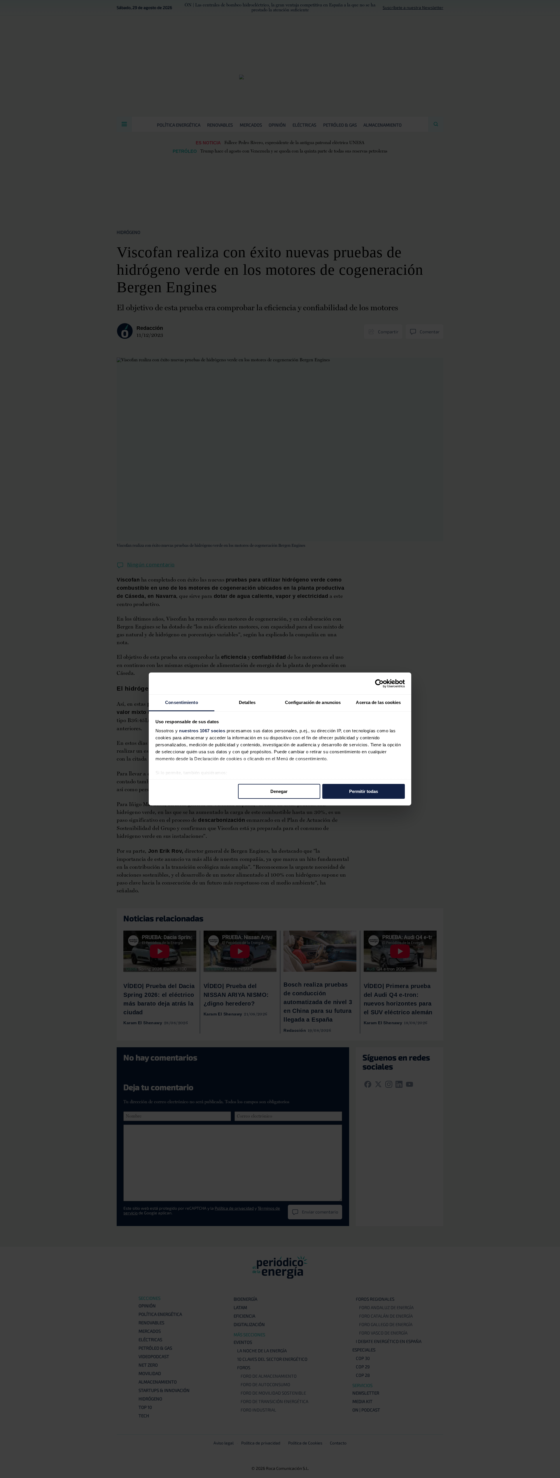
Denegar (279, 791)
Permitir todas (363, 791)
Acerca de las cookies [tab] (378, 702)
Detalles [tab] (247, 702)
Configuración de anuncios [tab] (313, 702)
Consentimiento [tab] (181, 702)
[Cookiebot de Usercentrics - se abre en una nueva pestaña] (379, 683)
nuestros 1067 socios (202, 730)
